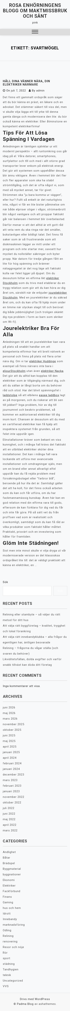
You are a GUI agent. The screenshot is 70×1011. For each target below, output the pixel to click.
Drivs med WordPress (35, 999)
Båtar (6, 857)
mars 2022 (10, 830)
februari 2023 (12, 785)
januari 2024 (11, 769)
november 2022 (13, 797)
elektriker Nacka (52, 371)
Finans (7, 896)
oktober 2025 (12, 730)
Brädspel (9, 863)
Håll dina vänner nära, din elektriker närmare (26, 82)
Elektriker (9, 885)
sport (6, 958)
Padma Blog (25, 1004)
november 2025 (13, 724)
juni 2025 (9, 735)
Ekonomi (9, 880)
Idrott (7, 913)
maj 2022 (9, 819)
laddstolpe (10, 395)
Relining (8, 936)
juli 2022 (8, 808)
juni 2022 (9, 813)
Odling (7, 930)
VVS (6, 986)
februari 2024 (12, 763)
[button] (35, 32)
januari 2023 (11, 791)
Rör (5, 952)
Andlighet (9, 852)
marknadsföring (14, 924)
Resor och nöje (13, 947)
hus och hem (12, 908)
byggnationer (12, 874)
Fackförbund (11, 891)
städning (9, 964)
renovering (10, 941)
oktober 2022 (12, 802)
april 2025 (9, 746)
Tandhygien (10, 969)
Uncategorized (13, 980)
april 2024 (9, 757)
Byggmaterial (12, 869)
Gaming (8, 902)
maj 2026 (9, 713)
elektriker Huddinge (42, 361)
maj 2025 (9, 741)
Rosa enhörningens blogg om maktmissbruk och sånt (35, 11)
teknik (7, 975)
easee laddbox (49, 395)
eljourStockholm (14, 371)
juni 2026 (9, 707)
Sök (5, 582)
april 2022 (9, 825)
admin (40, 90)
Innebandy (10, 919)
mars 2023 (10, 780)
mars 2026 (10, 718)
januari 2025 (11, 752)
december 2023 (13, 774)
